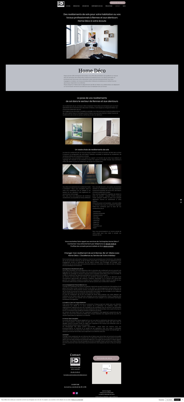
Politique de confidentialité (77, 399)
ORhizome (115, 396)
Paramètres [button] (161, 399)
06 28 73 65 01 (111, 244)
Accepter (177, 399)
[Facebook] (181, 200)
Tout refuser (169, 399)
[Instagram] (181, 202)
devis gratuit (108, 246)
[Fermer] (182, 400)
